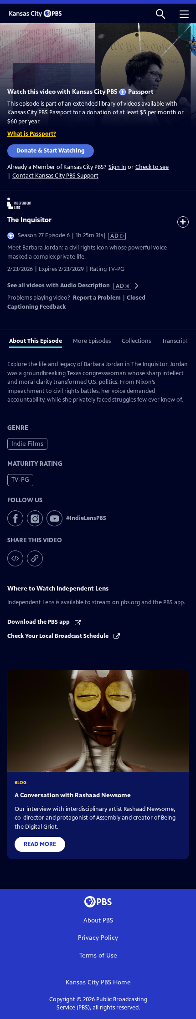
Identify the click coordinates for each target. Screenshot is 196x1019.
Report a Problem (97, 297)
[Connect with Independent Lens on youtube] (54, 518)
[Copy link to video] (35, 558)
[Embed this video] (15, 558)
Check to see (152, 167)
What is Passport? (31, 134)
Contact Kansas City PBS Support (55, 175)
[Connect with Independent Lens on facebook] (15, 518)
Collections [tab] (136, 341)
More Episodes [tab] (92, 341)
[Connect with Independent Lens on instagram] (35, 518)
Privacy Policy (98, 938)
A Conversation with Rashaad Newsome (73, 795)
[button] (160, 13)
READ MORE (40, 844)
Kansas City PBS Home (98, 982)
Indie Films (27, 444)
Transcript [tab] (175, 341)
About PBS (98, 920)
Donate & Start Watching (50, 150)
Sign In (117, 167)
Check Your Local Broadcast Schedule (58, 636)
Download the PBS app (39, 622)
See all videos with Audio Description (66, 286)
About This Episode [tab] (35, 341)
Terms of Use (98, 955)
